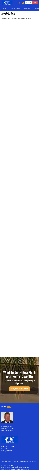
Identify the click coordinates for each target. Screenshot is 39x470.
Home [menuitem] (4, 8)
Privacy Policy (20, 461)
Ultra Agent (27, 469)
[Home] (7, 2)
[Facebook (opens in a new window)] (20, 2)
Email (29, 2)
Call (35, 2)
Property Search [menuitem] (15, 8)
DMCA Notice (27, 461)
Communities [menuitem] (27, 8)
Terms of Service (12, 461)
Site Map (34, 461)
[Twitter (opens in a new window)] (23, 2)
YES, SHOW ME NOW (19, 388)
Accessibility (4, 461)
